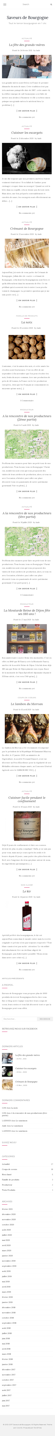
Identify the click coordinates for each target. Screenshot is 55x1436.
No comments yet (27, 117)
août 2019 (6, 1271)
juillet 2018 (7, 1333)
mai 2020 (6, 1240)
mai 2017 (5, 1406)
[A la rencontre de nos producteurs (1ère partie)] (27, 541)
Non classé (27, 885)
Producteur (27, 410)
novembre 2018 (8, 1312)
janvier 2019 (7, 1302)
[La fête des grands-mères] (27, 66)
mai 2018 (6, 1343)
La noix (26, 322)
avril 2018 (6, 1349)
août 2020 (6, 1230)
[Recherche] (51, 5)
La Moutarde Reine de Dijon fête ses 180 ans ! (27, 612)
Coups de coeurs (27, 698)
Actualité (27, 38)
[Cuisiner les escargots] (27, 158)
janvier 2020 (7, 1255)
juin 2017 (6, 1400)
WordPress (38, 1428)
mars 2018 (6, 1354)
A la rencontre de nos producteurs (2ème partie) (27, 418)
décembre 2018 (8, 1307)
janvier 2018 (7, 1364)
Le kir (27, 891)
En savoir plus (26, 111)
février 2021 (7, 1209)
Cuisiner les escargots (26, 133)
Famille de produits (27, 316)
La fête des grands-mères (27, 45)
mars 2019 (6, 1292)
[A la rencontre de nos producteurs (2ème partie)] (27, 444)
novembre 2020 (9, 1219)
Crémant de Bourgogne (26, 228)
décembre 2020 (9, 1214)
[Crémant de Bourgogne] (27, 253)
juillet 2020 (7, 1235)
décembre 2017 (8, 1369)
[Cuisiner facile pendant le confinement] (27, 826)
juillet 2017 (6, 1395)
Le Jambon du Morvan (27, 704)
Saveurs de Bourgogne (27, 18)
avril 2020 (6, 1245)
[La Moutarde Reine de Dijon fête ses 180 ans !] (27, 638)
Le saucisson (21, 1120)
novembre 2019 (8, 1261)
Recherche (45, 1019)
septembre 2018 (9, 1323)
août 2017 (6, 1390)
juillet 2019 (7, 1276)
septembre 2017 (9, 1385)
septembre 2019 (9, 1266)
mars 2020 (6, 1250)
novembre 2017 (8, 1375)
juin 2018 (6, 1338)
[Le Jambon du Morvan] (27, 728)
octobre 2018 (8, 1318)
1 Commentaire (27, 400)
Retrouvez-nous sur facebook (19, 1029)
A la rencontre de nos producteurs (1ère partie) (27, 515)
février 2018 (7, 1359)
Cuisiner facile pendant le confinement (26, 799)
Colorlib (19, 1428)
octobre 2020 (8, 1224)
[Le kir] (27, 916)
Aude (38, 50)
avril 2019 (6, 1287)
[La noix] (27, 347)
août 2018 (6, 1328)
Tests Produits (8, 1190)
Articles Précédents (13, 978)
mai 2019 (6, 1281)
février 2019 (7, 1297)
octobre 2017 (8, 1380)
